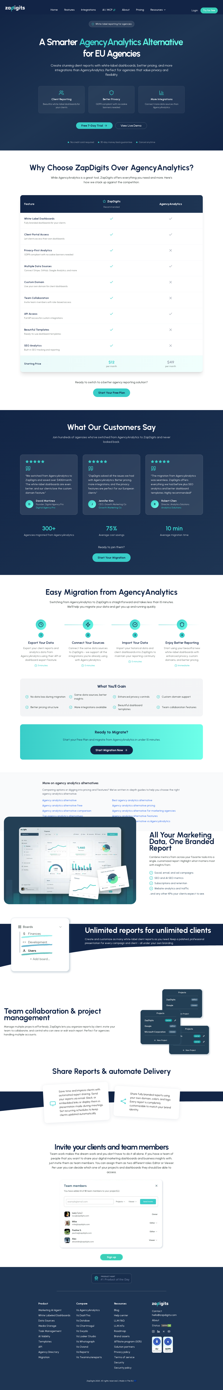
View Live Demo (131, 125)
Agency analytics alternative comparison (66, 810)
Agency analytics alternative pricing (133, 805)
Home (54, 9)
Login (195, 10)
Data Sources (46, 1320)
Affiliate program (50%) (128, 1341)
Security (119, 1362)
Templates (44, 1341)
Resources (157, 9)
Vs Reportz (82, 1352)
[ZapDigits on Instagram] (153, 1331)
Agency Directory (48, 1352)
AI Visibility (44, 1336)
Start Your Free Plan (111, 393)
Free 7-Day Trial (92, 125)
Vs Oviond (82, 1346)
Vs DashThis (83, 1315)
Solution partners (124, 1346)
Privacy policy (122, 1352)
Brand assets (121, 1336)
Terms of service (124, 1357)
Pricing (140, 9)
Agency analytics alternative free (62, 805)
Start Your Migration (111, 557)
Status (156, 1325)
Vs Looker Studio (86, 1336)
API (40, 1346)
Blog (116, 1310)
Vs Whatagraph (85, 1341)
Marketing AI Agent (49, 1310)
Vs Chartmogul (85, 1325)
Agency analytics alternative (59, 800)
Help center (121, 1315)
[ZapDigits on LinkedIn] (158, 1331)
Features (69, 9)
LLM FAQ (119, 1320)
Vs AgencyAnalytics (88, 1310)
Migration (44, 1357)
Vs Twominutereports (89, 1357)
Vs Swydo (82, 1331)
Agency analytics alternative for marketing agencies (143, 810)
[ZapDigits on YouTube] (169, 1331)
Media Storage (47, 1325)
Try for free (209, 10)
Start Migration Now (109, 750)
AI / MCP (107, 9)
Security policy (122, 1367)
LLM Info (119, 1325)
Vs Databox (83, 1320)
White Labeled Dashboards (54, 1315)
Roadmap (120, 1331)
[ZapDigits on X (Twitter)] (163, 1331)
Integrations (88, 9)
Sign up (111, 1257)
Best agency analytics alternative (132, 800)
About (126, 9)
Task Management (49, 1331)
